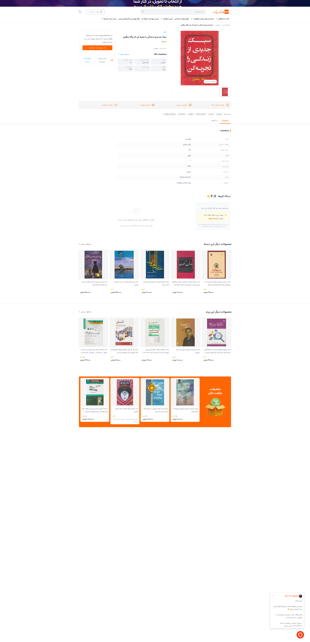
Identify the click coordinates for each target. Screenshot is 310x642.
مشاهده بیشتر (86, 244)
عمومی (156, 48)
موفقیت (190, 114)
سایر (165, 32)
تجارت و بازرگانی (200, 114)
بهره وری (219, 114)
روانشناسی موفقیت (169, 114)
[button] (81, 268)
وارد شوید (212, 218)
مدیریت (211, 114)
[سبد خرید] (79, 11)
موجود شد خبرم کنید (96, 48)
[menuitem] (222, 19)
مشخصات (225, 120)
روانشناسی (182, 114)
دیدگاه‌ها (214, 120)
